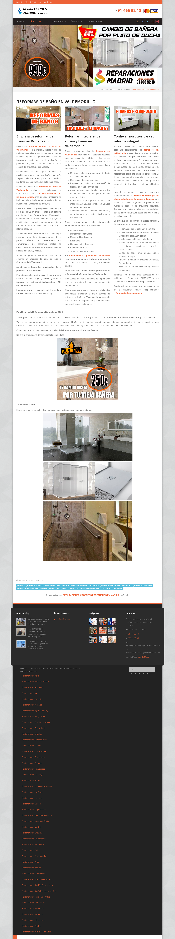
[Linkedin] (152, 22)
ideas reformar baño (52, 585)
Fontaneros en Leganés (32, 798)
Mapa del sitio (47, 2)
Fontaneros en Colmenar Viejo (34, 751)
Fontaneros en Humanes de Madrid (37, 786)
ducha (71, 588)
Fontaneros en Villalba (31, 926)
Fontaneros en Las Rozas (32, 792)
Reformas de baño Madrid (120, 89)
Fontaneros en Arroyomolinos (34, 716)
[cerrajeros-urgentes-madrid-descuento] (94, 631)
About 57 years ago (64, 619)
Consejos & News (57, 21)
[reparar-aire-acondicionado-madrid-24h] (112, 640)
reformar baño (94, 585)
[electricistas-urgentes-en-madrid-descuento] (94, 640)
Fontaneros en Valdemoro (33, 914)
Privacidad (19, 2)
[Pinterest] (157, 22)
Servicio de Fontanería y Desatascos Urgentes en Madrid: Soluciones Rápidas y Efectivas (38, 645)
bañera (65, 588)
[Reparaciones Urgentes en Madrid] (32, 11)
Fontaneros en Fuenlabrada (33, 769)
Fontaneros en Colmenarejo (33, 757)
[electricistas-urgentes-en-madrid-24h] (112, 631)
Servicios (37, 21)
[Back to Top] (15, 937)
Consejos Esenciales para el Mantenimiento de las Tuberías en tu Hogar (38, 621)
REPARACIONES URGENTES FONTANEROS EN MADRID (91, 595)
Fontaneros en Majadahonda (34, 809)
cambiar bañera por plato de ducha (74, 585)
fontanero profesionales (143, 585)
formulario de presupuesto (129, 293)
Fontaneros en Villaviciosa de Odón (36, 932)
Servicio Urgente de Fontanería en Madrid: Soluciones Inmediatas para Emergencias (37, 633)
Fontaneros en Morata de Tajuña (35, 821)
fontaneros (21, 585)
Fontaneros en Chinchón (32, 734)
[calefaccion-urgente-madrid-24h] (94, 622)
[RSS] (137, 22)
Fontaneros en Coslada (32, 763)
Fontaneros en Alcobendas (33, 687)
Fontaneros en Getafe (31, 780)
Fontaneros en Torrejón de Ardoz (36, 897)
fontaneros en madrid (35, 585)
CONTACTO (77, 21)
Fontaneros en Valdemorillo (33, 908)
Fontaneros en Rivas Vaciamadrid (36, 879)
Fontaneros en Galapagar (32, 774)
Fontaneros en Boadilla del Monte (36, 722)
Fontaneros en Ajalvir (30, 676)
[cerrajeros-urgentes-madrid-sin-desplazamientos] (103, 631)
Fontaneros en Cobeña (31, 745)
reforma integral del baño (110, 585)
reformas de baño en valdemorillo (88, 588)
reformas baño (127, 585)
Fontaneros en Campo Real (33, 728)
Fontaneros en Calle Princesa (34, 873)
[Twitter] (147, 22)
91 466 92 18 (129, 10)
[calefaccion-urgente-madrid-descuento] (103, 622)
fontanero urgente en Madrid (28, 588)
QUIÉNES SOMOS (95, 21)
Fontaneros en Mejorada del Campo (37, 815)
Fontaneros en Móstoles (32, 827)
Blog (40, 2)
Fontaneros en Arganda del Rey (35, 710)
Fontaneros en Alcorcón (32, 699)
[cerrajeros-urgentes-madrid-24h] (112, 622)
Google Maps (143, 657)
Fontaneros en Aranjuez (32, 705)
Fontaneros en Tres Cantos (33, 902)
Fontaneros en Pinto (30, 862)
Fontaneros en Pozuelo (31, 867)
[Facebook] (142, 22)
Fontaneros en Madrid (31, 804)
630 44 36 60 (133, 638)
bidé (59, 588)
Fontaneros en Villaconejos (33, 920)
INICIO (21, 21)
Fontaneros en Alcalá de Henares (36, 681)
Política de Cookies (31, 2)
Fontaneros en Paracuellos (33, 844)
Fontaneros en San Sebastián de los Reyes (39, 891)
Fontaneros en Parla (30, 850)
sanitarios (44, 588)
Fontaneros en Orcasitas (32, 833)
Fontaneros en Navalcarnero (34, 838)
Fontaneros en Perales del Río (34, 856)
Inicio (97, 89)
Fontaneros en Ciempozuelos (34, 739)
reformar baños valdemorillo (112, 588)
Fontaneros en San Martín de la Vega (37, 885)
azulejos (52, 588)
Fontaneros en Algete (31, 693)
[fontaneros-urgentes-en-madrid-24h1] (103, 640)
